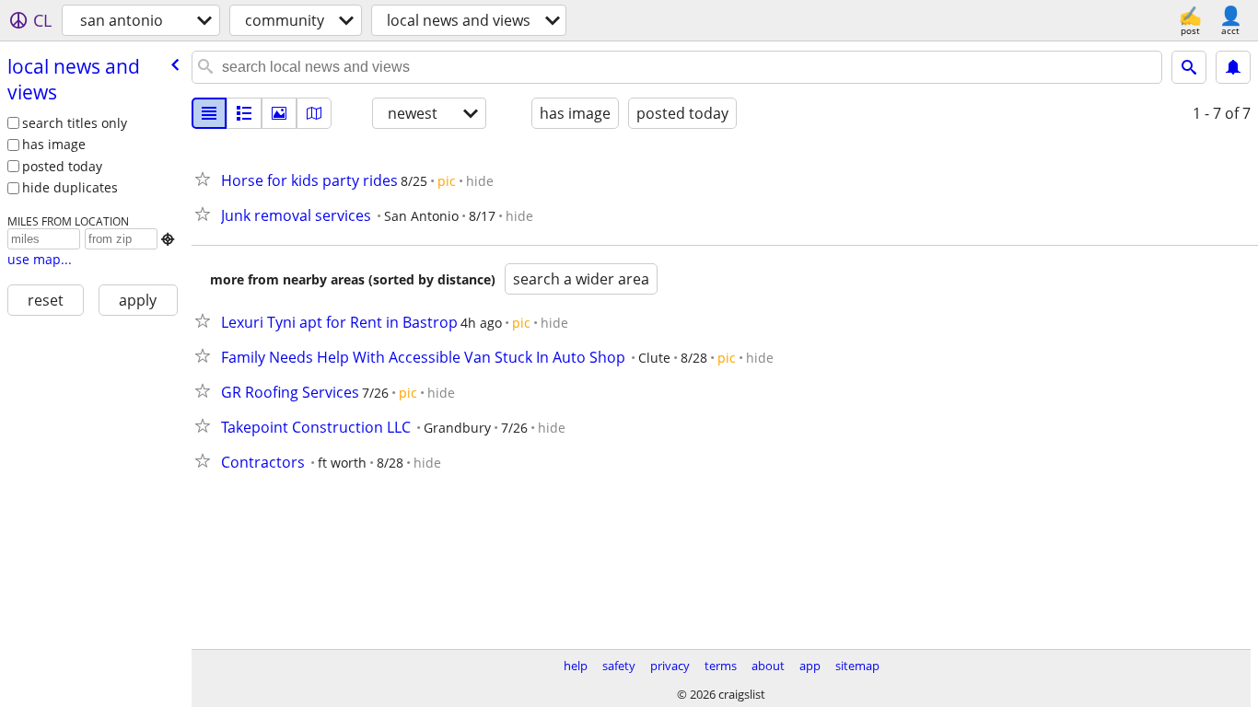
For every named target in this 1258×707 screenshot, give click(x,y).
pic (446, 181)
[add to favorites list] (206, 179)
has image (54, 144)
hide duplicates (70, 187)
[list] (209, 113)
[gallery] (279, 113)
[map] (314, 113)
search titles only (74, 123)
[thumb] (244, 113)
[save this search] (1233, 67)
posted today (62, 166)
